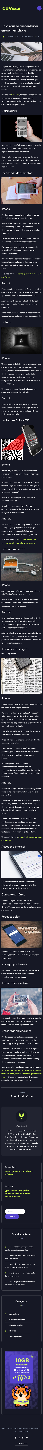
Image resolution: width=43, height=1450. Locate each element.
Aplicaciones (14, 1314)
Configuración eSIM (17, 1319)
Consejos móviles (15, 1325)
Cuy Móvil (10, 36)
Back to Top (23, 1444)
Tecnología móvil (15, 1336)
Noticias (20, 36)
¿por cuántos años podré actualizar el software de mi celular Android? (18, 1193)
